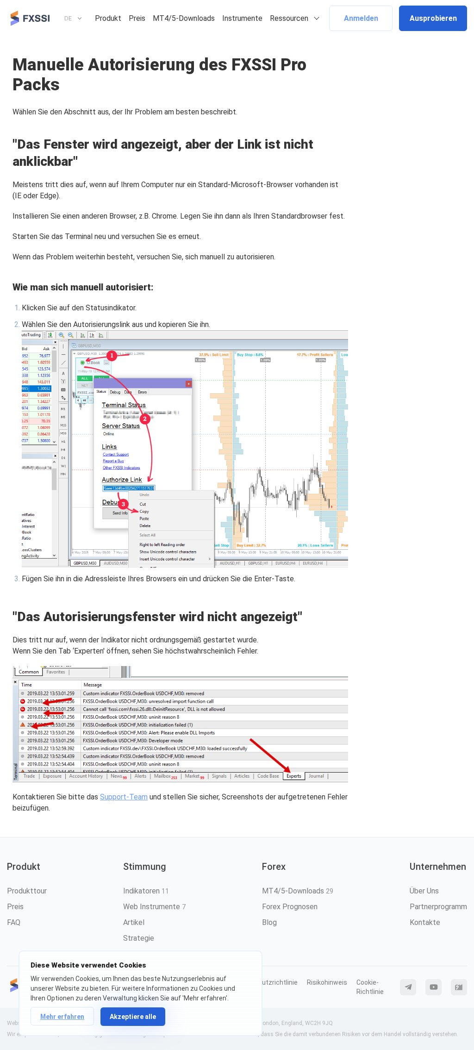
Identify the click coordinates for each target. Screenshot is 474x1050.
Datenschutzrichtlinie (265, 982)
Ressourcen (289, 18)
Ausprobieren (433, 18)
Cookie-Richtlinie (370, 987)
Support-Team (124, 796)
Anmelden (361, 18)
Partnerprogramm (438, 906)
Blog (269, 922)
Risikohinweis (327, 982)
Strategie (138, 938)
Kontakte (425, 922)
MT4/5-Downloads (184, 18)
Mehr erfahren (62, 1016)
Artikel (133, 922)
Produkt (108, 18)
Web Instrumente (154, 906)
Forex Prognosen (290, 906)
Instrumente (242, 18)
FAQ (13, 922)
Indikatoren (146, 891)
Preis (137, 18)
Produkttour (27, 891)
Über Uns (424, 891)
